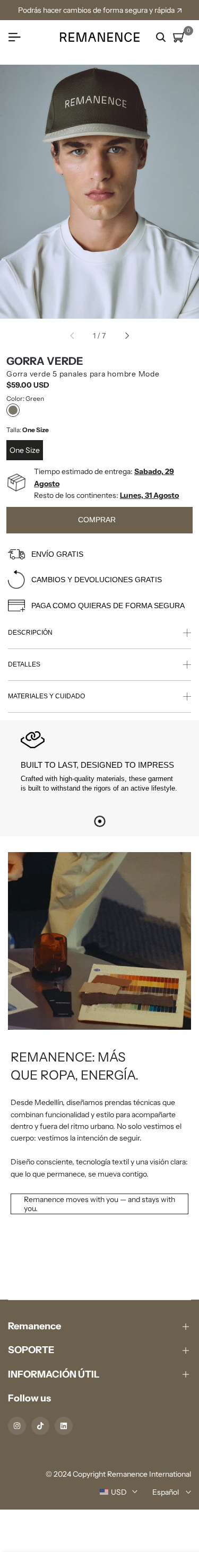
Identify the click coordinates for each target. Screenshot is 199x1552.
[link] (99, 1039)
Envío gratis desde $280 (101, 10)
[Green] (13, 410)
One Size (25, 450)
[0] (179, 37)
